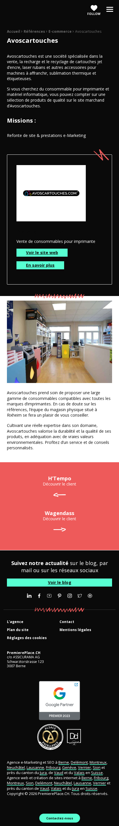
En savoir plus (40, 265)
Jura (43, 772)
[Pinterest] (59, 595)
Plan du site (18, 630)
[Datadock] (74, 737)
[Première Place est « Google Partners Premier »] (59, 700)
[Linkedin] (29, 595)
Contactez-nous (59, 818)
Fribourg (53, 767)
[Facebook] (39, 595)
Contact (67, 622)
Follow (94, 14)
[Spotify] (89, 595)
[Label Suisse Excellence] (50, 737)
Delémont (79, 762)
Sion (97, 767)
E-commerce (60, 31)
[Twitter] (79, 595)
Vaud (58, 772)
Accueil (13, 31)
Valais (79, 772)
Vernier (84, 767)
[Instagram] (69, 595)
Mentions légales (75, 630)
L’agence (15, 622)
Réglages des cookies (27, 638)
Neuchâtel (16, 767)
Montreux (98, 762)
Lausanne (35, 767)
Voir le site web (42, 252)
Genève (69, 767)
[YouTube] (49, 595)
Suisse (97, 772)
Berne (63, 762)
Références (34, 31)
